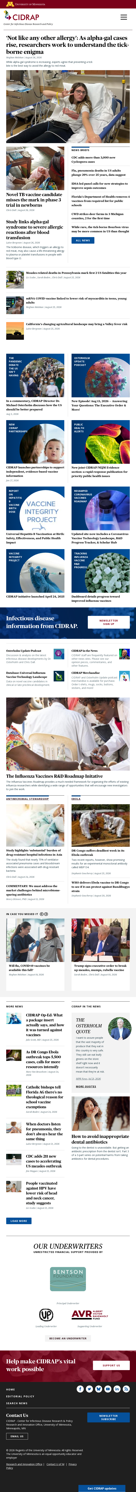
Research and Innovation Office (24, 1464)
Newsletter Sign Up (109, 622)
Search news (17, 1403)
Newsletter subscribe (108, 1417)
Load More (19, 1221)
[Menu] (124, 17)
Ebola (76, 799)
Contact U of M (55, 1464)
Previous (42, 914)
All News (83, 240)
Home (10, 1389)
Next (46, 914)
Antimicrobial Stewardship (27, 799)
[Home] (21, 15)
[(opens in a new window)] (25, 4)
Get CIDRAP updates (102, 1488)
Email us (17, 1436)
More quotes (86, 1086)
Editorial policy (20, 1396)
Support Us (111, 1365)
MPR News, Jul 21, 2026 (88, 1078)
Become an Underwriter (68, 1338)
